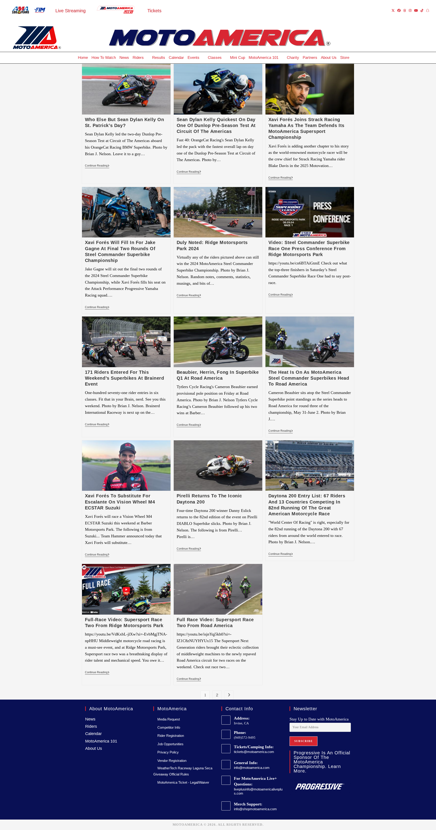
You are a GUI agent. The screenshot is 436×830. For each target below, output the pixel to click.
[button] (355, 57)
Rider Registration (170, 736)
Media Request (168, 719)
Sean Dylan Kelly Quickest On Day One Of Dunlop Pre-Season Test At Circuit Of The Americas (216, 125)
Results (158, 57)
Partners (310, 57)
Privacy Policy (168, 752)
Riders (138, 57)
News (124, 57)
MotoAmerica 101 (263, 57)
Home (83, 57)
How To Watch (104, 57)
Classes (215, 57)
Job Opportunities (170, 744)
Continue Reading (97, 165)
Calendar (176, 57)
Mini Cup (237, 57)
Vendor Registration (171, 761)
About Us (329, 57)
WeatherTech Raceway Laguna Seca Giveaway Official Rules (182, 771)
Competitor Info (168, 727)
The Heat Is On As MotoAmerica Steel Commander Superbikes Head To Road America (308, 378)
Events (193, 57)
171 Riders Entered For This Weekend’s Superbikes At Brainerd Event (124, 378)
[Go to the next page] (229, 695)
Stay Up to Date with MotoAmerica (319, 719)
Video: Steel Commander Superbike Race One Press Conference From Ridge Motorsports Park (309, 248)
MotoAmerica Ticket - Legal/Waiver (183, 782)
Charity (293, 57)
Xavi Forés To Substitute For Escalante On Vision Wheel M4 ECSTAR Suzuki (120, 501)
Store (344, 57)
